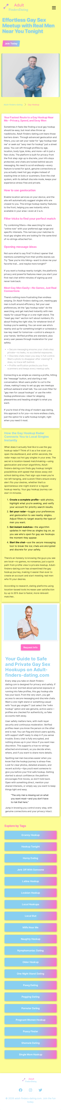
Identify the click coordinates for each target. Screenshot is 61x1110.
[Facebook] (20, 1090)
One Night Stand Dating (30, 973)
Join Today (11, 43)
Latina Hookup (30, 881)
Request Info (30, 647)
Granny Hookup (30, 835)
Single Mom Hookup (30, 1054)
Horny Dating (30, 858)
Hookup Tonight (30, 846)
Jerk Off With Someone (30, 869)
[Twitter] (40, 1090)
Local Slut (30, 915)
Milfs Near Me (30, 927)
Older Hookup (30, 962)
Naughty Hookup (30, 939)
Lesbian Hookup (30, 892)
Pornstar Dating (30, 1008)
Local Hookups (30, 904)
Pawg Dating (30, 985)
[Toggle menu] (54, 8)
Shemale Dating (30, 1043)
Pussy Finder (30, 1031)
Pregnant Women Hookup (30, 1019)
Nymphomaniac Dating (30, 950)
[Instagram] (30, 1090)
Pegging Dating (30, 996)
